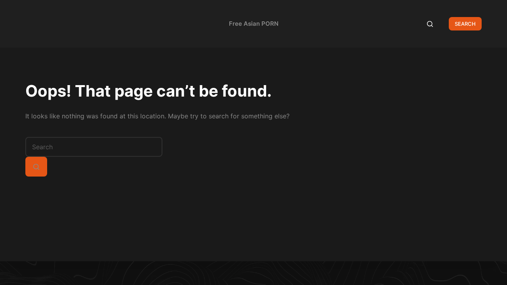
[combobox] (93, 147)
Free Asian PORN (253, 23)
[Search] (430, 24)
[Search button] (36, 167)
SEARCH (465, 24)
